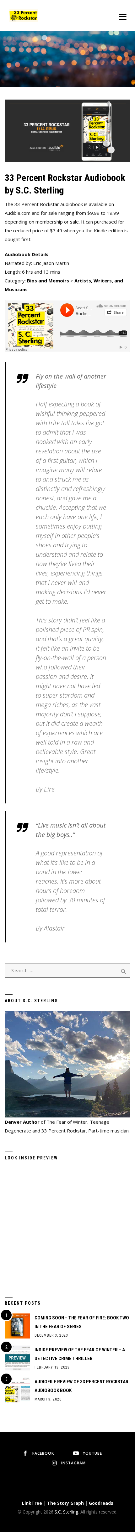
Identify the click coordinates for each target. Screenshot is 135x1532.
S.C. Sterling (66, 1512)
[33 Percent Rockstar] (23, 15)
